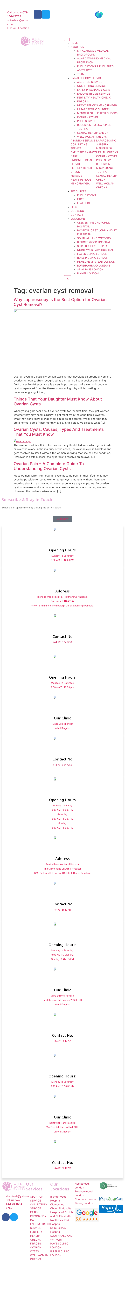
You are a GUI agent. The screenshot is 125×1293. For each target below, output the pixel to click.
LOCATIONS (78, 218)
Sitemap (93, 1268)
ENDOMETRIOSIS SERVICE (93, 93)
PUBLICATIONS (86, 195)
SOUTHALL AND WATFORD (94, 238)
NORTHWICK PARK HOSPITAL (95, 250)
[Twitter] (46, 14)
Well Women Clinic (57, 1268)
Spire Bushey (95, 2)
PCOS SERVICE (86, 121)
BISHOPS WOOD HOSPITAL (94, 242)
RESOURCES (78, 191)
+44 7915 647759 (62, 642)
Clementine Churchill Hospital (70, 2)
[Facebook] (38, 14)
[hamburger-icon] (67, 39)
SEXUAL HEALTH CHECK (92, 132)
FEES (74, 207)
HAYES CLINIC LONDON (92, 253)
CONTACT (77, 214)
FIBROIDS (83, 101)
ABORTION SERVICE (89, 82)
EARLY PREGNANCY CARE (93, 89)
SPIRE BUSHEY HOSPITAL (93, 246)
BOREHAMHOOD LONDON (93, 265)
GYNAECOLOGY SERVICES (87, 78)
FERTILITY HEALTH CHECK (94, 97)
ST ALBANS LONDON (90, 269)
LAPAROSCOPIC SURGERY (93, 109)
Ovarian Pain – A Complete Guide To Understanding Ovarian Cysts (49, 466)
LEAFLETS (83, 203)
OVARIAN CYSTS (87, 117)
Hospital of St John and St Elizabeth (32, 2)
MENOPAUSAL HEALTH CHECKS (97, 113)
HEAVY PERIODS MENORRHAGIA (97, 105)
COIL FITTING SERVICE (91, 85)
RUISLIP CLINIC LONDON (92, 257)
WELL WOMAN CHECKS (92, 136)
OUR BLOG (77, 210)
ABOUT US (77, 46)
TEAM (80, 74)
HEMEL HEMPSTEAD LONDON (96, 261)
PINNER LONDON (88, 273)
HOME (74, 42)
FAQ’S (80, 199)
